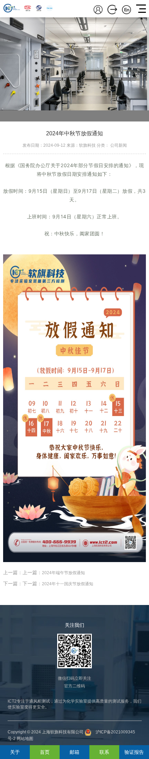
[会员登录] (98, 9)
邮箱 (74, 752)
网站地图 (25, 738)
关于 (15, 752)
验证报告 (134, 752)
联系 (104, 752)
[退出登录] (112, 9)
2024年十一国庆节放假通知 (67, 583)
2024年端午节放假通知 (63, 572)
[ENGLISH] (126, 9)
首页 (45, 752)
